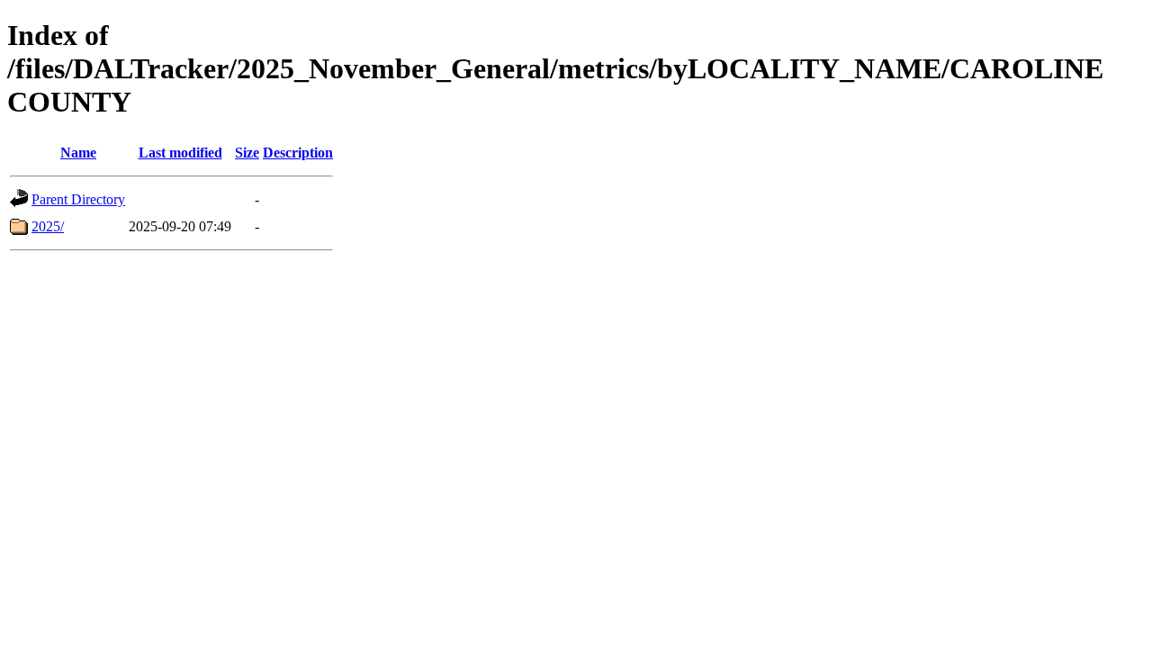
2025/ (48, 226)
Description (298, 152)
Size (247, 152)
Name (78, 152)
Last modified (180, 152)
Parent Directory (78, 199)
